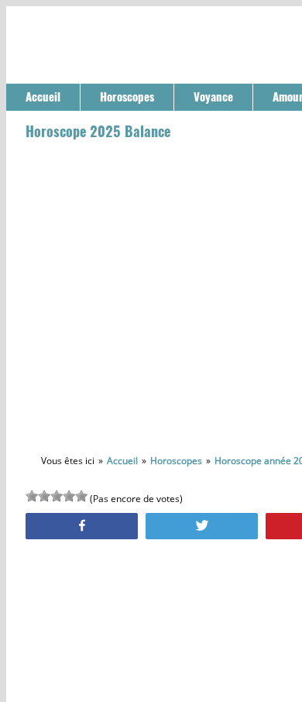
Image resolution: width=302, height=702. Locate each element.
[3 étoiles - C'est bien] (56, 496)
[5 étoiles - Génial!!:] (81, 496)
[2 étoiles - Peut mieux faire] (44, 496)
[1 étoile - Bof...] (32, 496)
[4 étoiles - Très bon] (69, 496)
